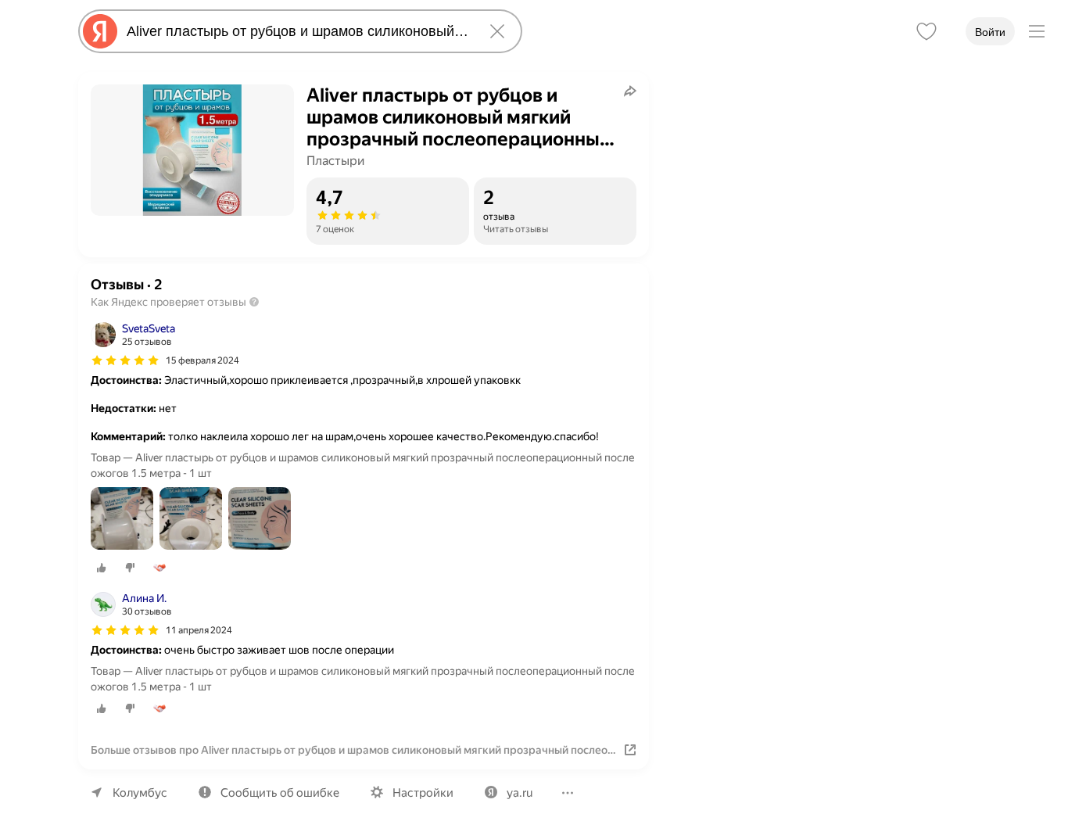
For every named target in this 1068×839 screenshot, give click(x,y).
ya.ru (519, 793)
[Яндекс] (100, 31)
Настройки (422, 793)
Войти (990, 32)
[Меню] (1036, 31)
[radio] (102, 567)
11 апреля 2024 (199, 630)
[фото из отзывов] (122, 519)
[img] (125, 360)
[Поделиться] (630, 90)
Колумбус (140, 793)
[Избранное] (926, 31)
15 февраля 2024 (202, 360)
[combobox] (297, 31)
